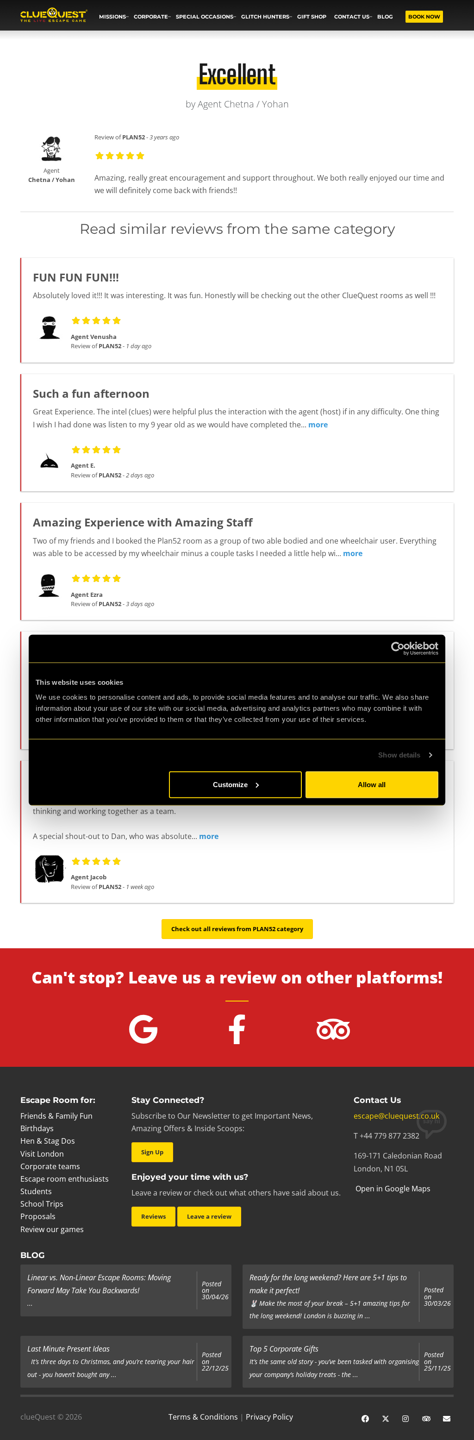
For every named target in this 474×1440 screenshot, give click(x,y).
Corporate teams (50, 1166)
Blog (385, 16)
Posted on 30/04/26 (215, 1291)
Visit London (42, 1154)
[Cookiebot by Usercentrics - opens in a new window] (397, 649)
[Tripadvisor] (426, 1418)
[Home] (53, 16)
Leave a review (209, 1216)
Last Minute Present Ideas (68, 1349)
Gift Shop (311, 16)
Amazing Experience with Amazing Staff (143, 522)
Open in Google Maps (392, 1188)
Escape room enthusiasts (64, 1179)
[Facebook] (365, 1418)
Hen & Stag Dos (47, 1141)
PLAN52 (133, 137)
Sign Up (152, 1152)
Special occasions (204, 16)
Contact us (351, 16)
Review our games (52, 1229)
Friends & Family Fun (56, 1116)
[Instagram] (406, 1418)
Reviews (153, 1216)
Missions (112, 16)
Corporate (151, 16)
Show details (399, 755)
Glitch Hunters (265, 16)
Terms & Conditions (203, 1417)
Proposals (38, 1216)
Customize (230, 784)
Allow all (372, 784)
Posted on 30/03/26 (437, 1297)
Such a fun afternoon (91, 393)
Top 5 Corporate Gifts (283, 1349)
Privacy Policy (269, 1417)
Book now (424, 16)
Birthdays (37, 1128)
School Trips (41, 1204)
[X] (386, 1418)
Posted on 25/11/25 (437, 1361)
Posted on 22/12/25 (215, 1361)
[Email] (447, 1418)
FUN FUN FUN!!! (76, 277)
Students (36, 1191)
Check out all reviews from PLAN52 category (237, 929)
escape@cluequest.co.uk (396, 1116)
